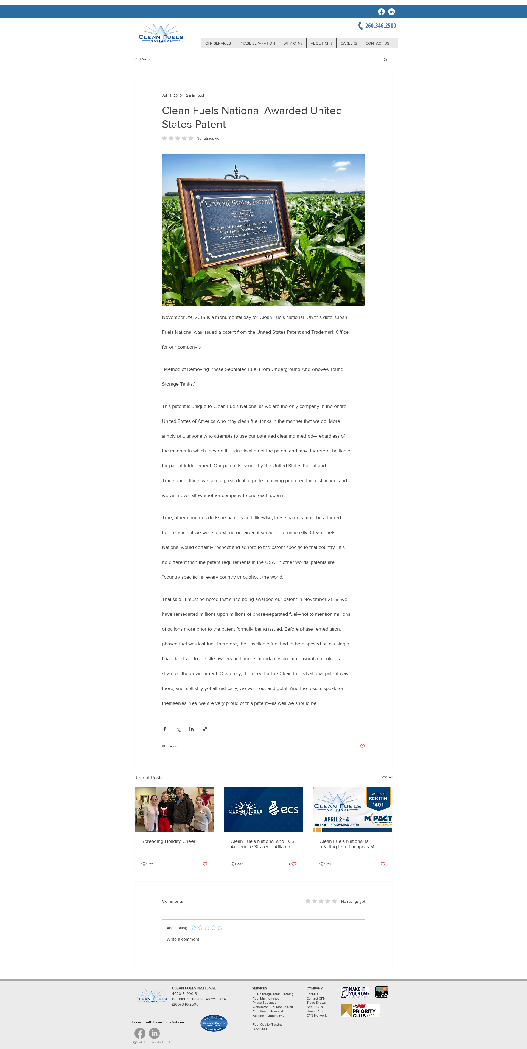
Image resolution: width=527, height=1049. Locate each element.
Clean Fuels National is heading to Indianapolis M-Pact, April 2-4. (347, 843)
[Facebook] (381, 11)
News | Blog (315, 1011)
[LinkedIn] (391, 11)
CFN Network (317, 1015)
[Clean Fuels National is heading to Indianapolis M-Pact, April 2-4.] (352, 809)
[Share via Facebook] (164, 729)
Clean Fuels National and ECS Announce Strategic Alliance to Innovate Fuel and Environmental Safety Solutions (263, 843)
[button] (385, 59)
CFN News (142, 59)
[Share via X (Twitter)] (178, 729)
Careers (312, 994)
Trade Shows (316, 1002)
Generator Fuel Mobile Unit (273, 1007)
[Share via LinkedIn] (191, 729)
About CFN (315, 1007)
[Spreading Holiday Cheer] (174, 809)
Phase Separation (266, 1002)
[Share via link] (205, 729)
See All (387, 777)
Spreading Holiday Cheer (168, 841)
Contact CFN (316, 998)
